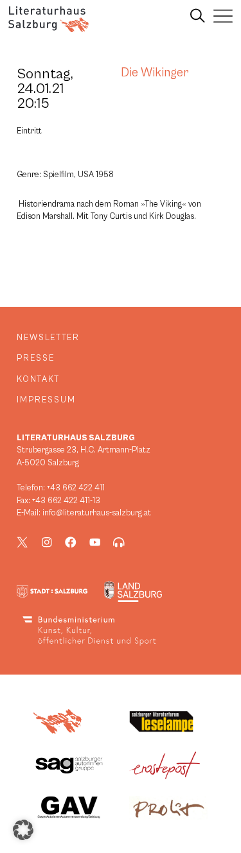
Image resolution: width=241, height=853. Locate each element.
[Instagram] (47, 542)
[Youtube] (95, 542)
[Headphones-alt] (119, 542)
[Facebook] (70, 542)
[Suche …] (197, 16)
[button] (23, 830)
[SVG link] (48, 19)
